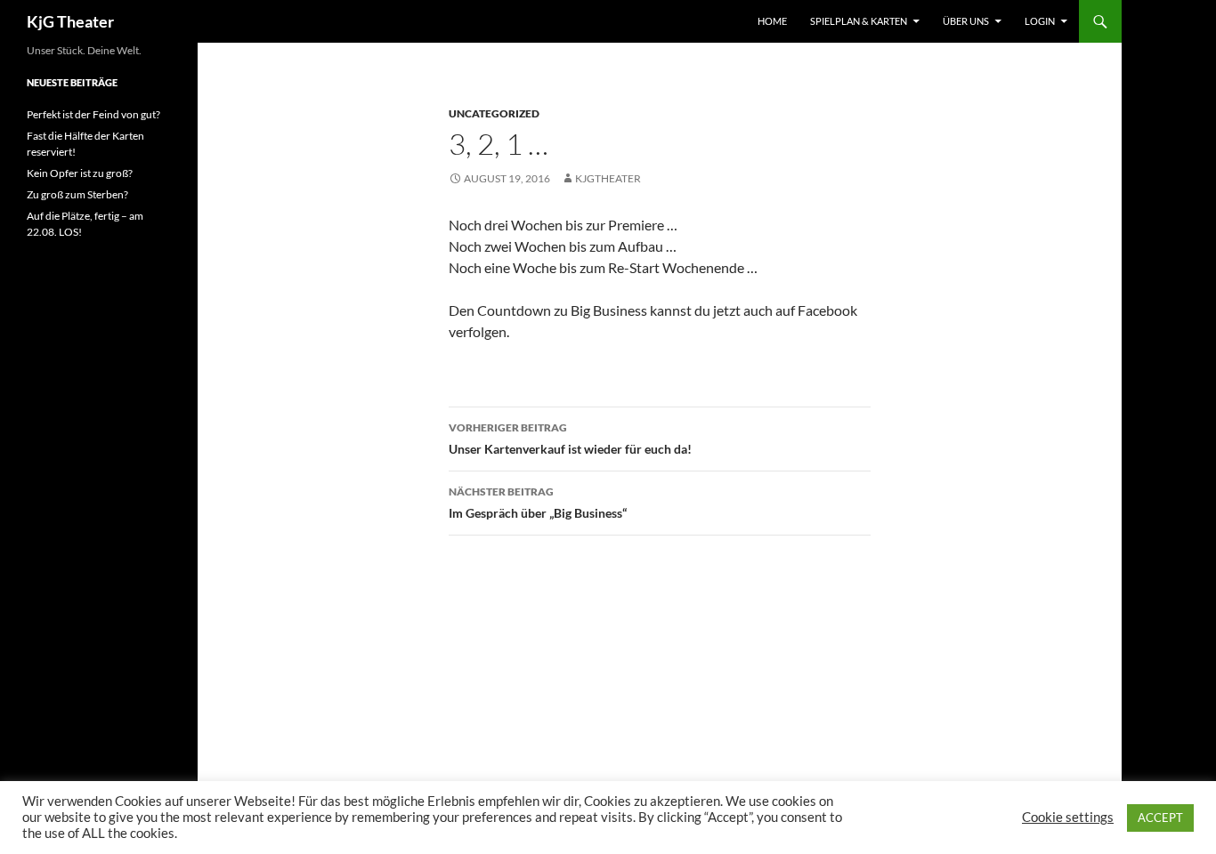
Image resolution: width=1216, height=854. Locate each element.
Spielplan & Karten (858, 21)
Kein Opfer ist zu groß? (80, 173)
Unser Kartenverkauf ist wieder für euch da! (570, 438)
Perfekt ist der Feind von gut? (93, 114)
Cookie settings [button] (1068, 817)
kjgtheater (608, 178)
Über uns (966, 21)
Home (772, 21)
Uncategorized (494, 113)
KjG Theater (70, 21)
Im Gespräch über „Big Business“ (538, 502)
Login (1040, 21)
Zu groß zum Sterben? (77, 194)
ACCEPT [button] (1160, 817)
